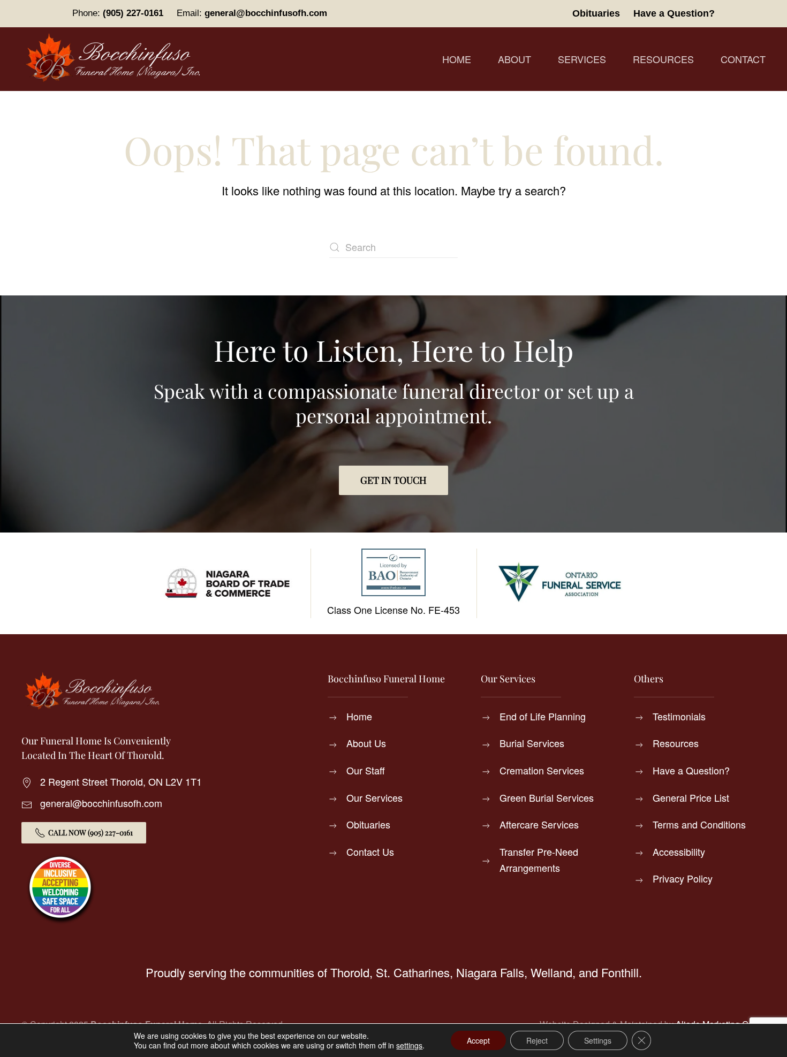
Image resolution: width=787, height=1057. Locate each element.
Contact (743, 59)
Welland (551, 972)
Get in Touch (393, 480)
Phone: (117, 13)
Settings (597, 1040)
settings (409, 1045)
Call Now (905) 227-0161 (90, 832)
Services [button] (582, 59)
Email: (252, 13)
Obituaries (596, 13)
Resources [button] (663, 59)
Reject (537, 1040)
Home (456, 59)
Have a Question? (674, 13)
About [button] (514, 59)
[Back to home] (115, 59)
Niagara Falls (490, 972)
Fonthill (620, 972)
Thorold (349, 972)
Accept (478, 1040)
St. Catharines (413, 972)
